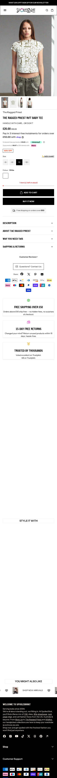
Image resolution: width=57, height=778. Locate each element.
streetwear (42, 714)
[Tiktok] (22, 736)
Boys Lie (19, 719)
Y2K (26, 714)
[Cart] (52, 10)
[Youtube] (16, 736)
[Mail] (42, 274)
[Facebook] (22, 274)
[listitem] (27, 55)
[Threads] (35, 736)
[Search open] (47, 10)
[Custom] (47, 736)
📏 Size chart (48, 156)
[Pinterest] (35, 274)
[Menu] (4, 10)
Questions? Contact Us (30, 266)
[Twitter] (28, 274)
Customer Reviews (28, 256)
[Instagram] (10, 736)
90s (35, 714)
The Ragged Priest (12, 112)
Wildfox (48, 719)
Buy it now (28, 201)
